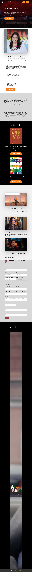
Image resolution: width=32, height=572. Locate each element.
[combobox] (21, 289)
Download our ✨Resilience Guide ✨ (16, 570)
